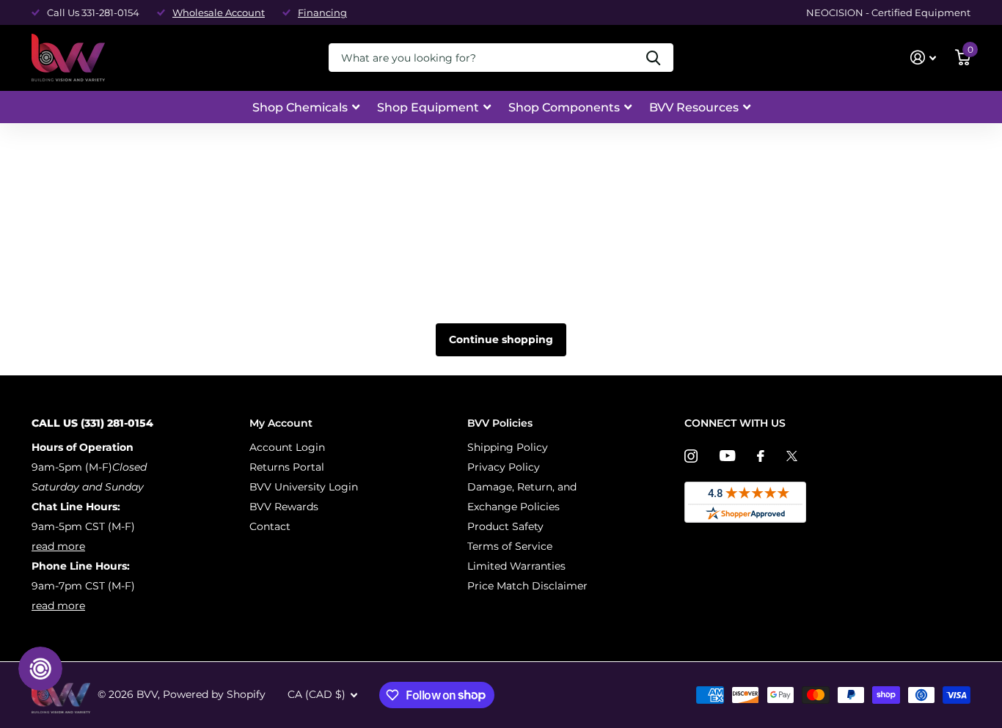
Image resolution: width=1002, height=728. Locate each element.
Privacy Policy (503, 467)
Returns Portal (286, 467)
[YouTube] (727, 455)
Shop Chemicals (300, 107)
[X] (791, 456)
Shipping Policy (507, 447)
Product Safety (505, 526)
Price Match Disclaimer (527, 585)
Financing (322, 12)
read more (58, 546)
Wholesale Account (218, 12)
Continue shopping (501, 339)
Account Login (287, 447)
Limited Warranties (516, 566)
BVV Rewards (283, 506)
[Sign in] (923, 57)
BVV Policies (500, 423)
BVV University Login (303, 486)
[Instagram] (691, 456)
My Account (280, 423)
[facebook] (760, 456)
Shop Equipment (428, 107)
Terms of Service (509, 546)
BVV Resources (694, 107)
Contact (269, 526)
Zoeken (653, 57)
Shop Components (564, 107)
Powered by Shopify (214, 694)
